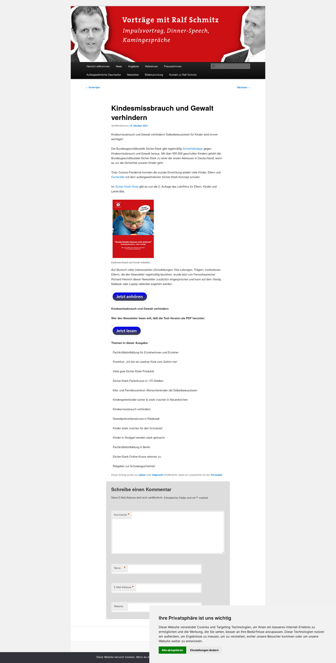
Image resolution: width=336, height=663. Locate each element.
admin (142, 475)
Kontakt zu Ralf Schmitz (183, 74)
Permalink (216, 475)
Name (120, 568)
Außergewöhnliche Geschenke (104, 74)
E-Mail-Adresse (124, 587)
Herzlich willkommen (98, 66)
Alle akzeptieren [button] (172, 650)
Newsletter (133, 74)
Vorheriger (93, 87)
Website (118, 606)
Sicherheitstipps (193, 148)
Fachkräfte (118, 177)
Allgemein (157, 475)
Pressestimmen (173, 66)
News (119, 66)
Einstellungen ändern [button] (204, 650)
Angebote (133, 66)
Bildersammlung (154, 74)
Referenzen (151, 66)
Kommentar (122, 515)
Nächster (243, 87)
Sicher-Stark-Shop (126, 186)
